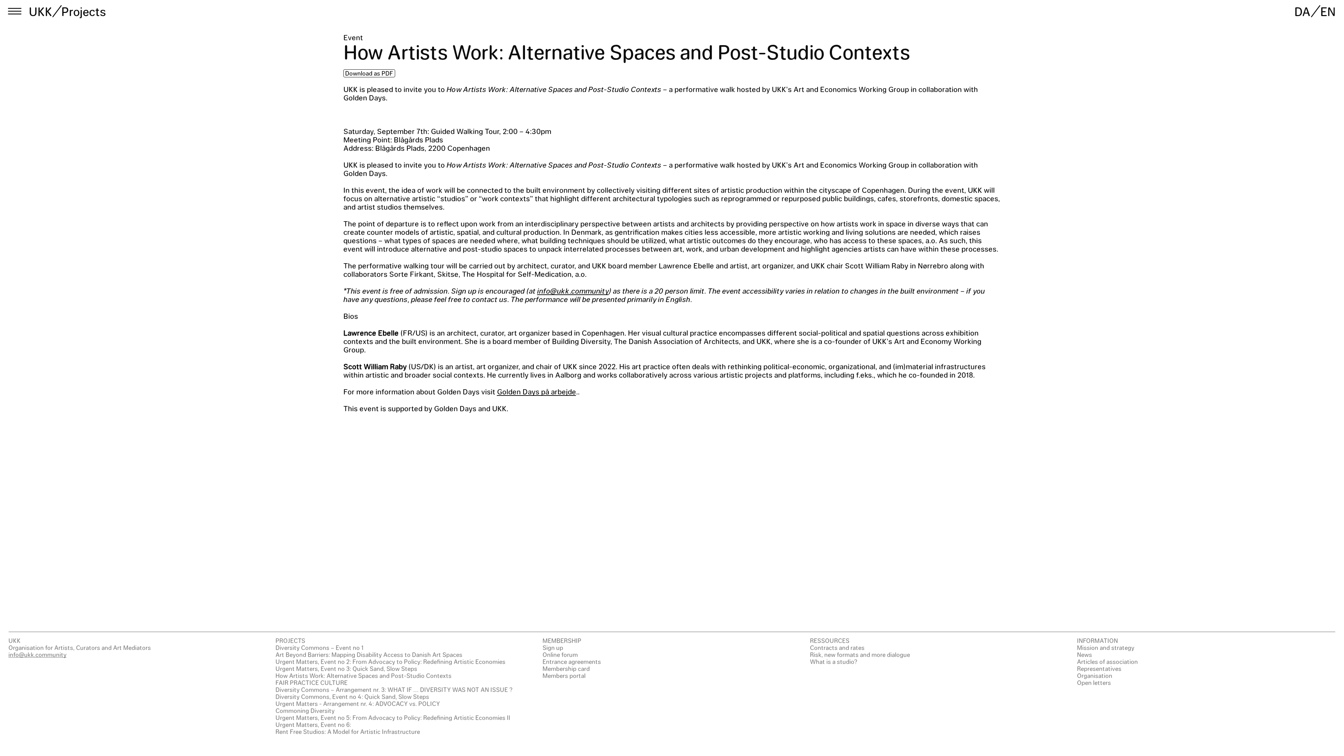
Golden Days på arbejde (536, 391)
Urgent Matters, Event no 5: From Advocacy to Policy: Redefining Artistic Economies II (392, 717)
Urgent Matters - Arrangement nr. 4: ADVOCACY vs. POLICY (357, 703)
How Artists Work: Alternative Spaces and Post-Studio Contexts (363, 675)
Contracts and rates (837, 647)
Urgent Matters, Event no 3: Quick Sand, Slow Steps (346, 668)
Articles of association (1107, 661)
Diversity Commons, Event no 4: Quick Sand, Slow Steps (352, 696)
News (1084, 654)
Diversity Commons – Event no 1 (319, 647)
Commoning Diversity (305, 710)
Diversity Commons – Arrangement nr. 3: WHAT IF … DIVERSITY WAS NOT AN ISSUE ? (394, 689)
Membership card (566, 668)
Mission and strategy (1105, 647)
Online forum (560, 654)
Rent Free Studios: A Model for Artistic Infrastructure (347, 731)
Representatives (1099, 668)
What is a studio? (834, 661)
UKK (40, 11)
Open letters (1094, 682)
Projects (83, 11)
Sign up (552, 647)
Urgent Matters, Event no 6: (313, 724)
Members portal (564, 675)
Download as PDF (369, 73)
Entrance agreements (571, 661)
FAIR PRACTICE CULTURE (311, 682)
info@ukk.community (573, 290)
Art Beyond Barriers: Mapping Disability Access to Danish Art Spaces (368, 654)
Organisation (1094, 675)
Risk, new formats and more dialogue (860, 654)
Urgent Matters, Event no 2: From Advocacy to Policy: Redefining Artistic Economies (390, 661)
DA (1302, 11)
